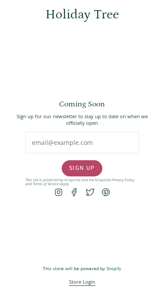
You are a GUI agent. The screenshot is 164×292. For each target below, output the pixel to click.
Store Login (82, 281)
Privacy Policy (123, 180)
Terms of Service (46, 183)
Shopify (113, 268)
